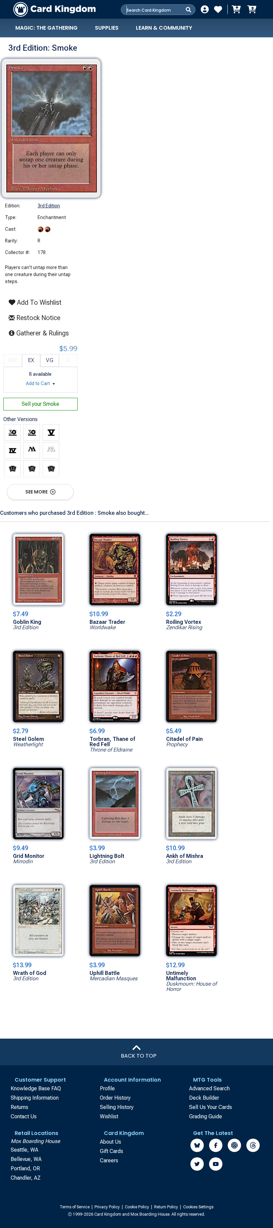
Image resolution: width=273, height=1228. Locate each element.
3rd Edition (49, 205)
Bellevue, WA (26, 1159)
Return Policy (166, 1207)
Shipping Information (35, 1098)
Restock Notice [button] (37, 318)
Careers (109, 1160)
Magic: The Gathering (46, 28)
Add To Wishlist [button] (38, 302)
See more (37, 491)
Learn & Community (164, 28)
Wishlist (109, 1116)
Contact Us (24, 1116)
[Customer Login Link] (205, 9)
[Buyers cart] (236, 9)
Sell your (40, 404)
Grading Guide (205, 1116)
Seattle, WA (24, 1150)
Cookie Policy (137, 1207)
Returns (19, 1107)
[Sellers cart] (252, 9)
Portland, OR (25, 1168)
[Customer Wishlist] (218, 9)
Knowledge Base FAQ (36, 1088)
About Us (110, 1142)
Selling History (117, 1107)
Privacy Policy (108, 1207)
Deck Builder (204, 1098)
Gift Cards (111, 1151)
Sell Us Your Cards (210, 1107)
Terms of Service (75, 1207)
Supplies (107, 28)
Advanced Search (209, 1088)
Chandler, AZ (26, 1178)
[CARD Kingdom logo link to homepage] (54, 9)
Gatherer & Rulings (44, 333)
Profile (107, 1088)
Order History (115, 1098)
